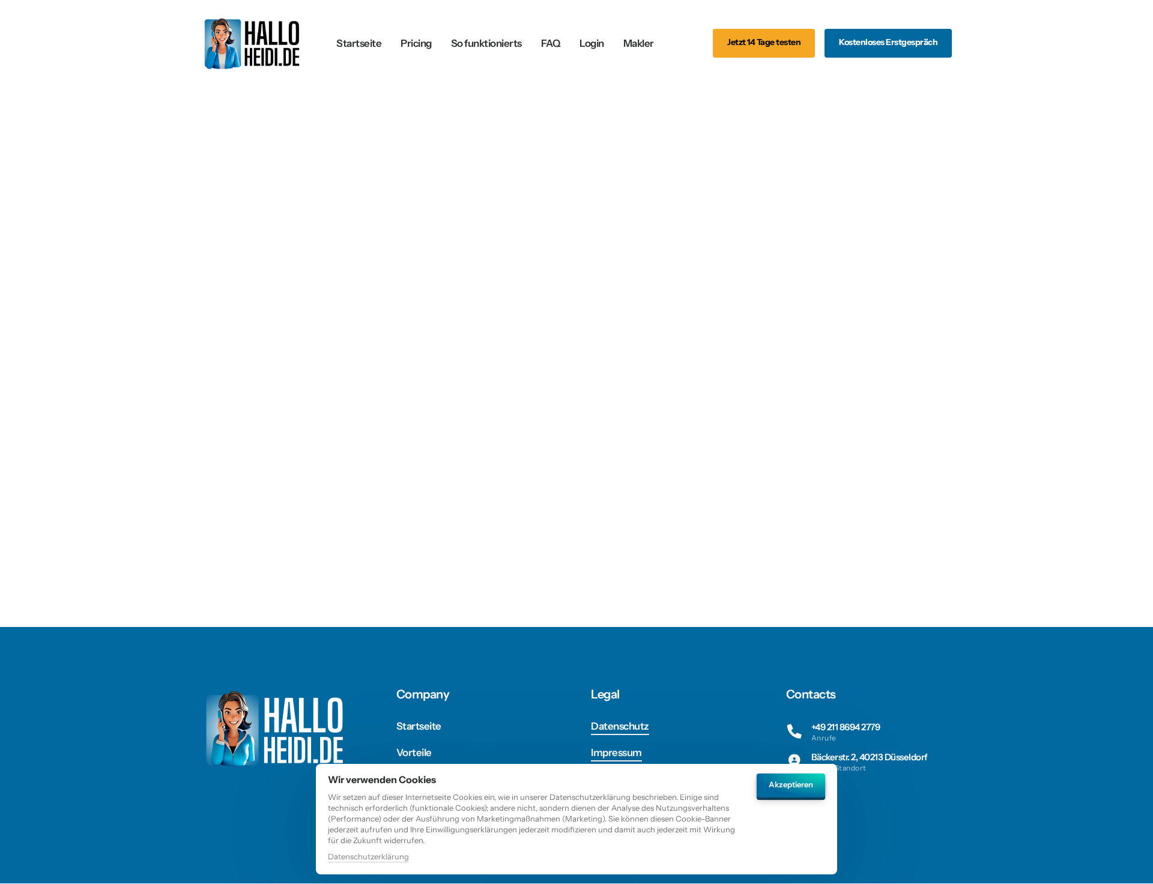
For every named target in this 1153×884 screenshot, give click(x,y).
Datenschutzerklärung (368, 857)
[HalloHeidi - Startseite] (253, 43)
